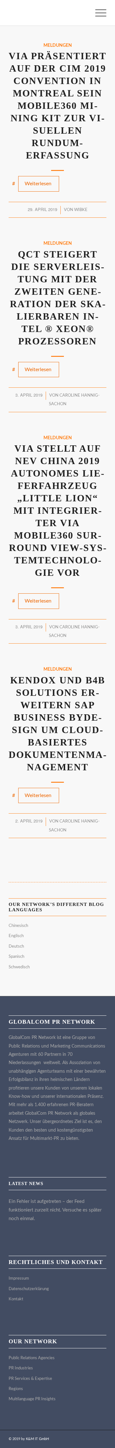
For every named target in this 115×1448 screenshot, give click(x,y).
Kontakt (16, 1299)
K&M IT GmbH (37, 1439)
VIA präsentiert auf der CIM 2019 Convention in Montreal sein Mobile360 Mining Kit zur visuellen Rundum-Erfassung (57, 105)
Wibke (81, 210)
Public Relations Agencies (32, 1358)
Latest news (26, 1183)
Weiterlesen (38, 183)
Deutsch (16, 946)
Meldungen (57, 45)
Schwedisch (19, 967)
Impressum (19, 1278)
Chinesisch (18, 926)
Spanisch (16, 957)
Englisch (16, 936)
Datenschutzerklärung (29, 1289)
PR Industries (21, 1368)
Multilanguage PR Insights (32, 1399)
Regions (16, 1389)
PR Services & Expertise (30, 1379)
